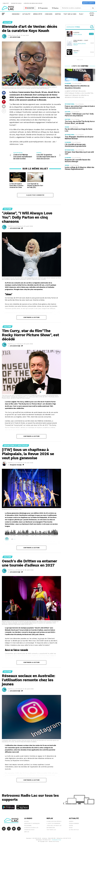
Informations (51, 827)
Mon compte (89, 3)
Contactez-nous (16, 3)
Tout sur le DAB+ (69, 14)
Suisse (71, 825)
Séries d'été (37, 14)
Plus (81, 14)
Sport (71, 827)
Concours (48, 14)
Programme (43, 8)
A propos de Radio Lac (31, 827)
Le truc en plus (74, 829)
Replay (56, 8)
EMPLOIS (26, 831)
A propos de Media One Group (33, 3)
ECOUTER (30, 8)
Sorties (58, 14)
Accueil (26, 821)
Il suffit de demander (53, 823)
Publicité (6, 3)
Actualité (26, 14)
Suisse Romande (74, 823)
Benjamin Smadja (16, 464)
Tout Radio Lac (51, 829)
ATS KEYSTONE (15, 37)
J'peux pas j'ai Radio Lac (54, 825)
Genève (71, 821)
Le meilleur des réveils (54, 821)
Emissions (15, 14)
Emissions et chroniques (32, 823)
